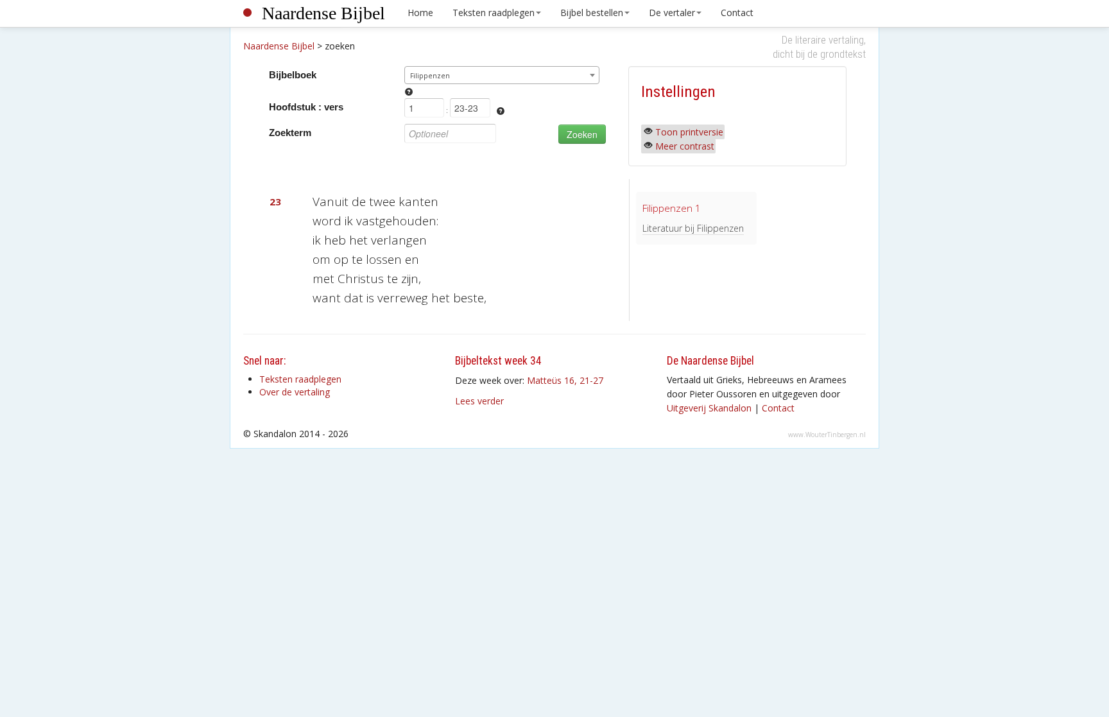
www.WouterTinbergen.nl (827, 434)
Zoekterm (290, 132)
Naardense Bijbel (323, 13)
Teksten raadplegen (493, 12)
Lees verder (479, 401)
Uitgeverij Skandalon (709, 408)
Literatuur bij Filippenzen (693, 228)
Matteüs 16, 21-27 (565, 380)
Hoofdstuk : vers (306, 106)
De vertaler (672, 12)
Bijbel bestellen (591, 12)
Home (420, 12)
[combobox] (502, 75)
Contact (737, 12)
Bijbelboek (292, 74)
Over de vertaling (294, 392)
